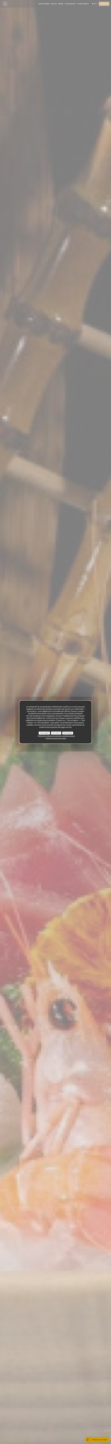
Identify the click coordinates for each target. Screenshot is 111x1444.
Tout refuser (56, 733)
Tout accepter (44, 733)
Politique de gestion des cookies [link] (56, 738)
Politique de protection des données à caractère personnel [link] (56, 736)
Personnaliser (67, 733)
